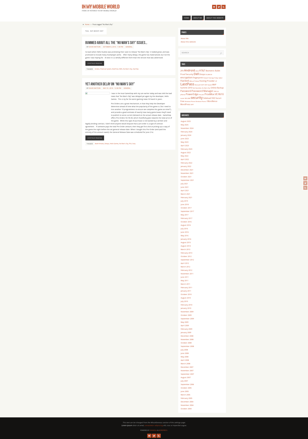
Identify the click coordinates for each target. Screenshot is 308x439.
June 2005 (185, 391)
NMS (120, 69)
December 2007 (187, 367)
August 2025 (186, 121)
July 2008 (184, 350)
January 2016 (186, 239)
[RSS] (305, 188)
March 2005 (185, 395)
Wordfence (212, 101)
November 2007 (187, 370)
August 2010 (186, 298)
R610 (221, 94)
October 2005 (186, 388)
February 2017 (186, 218)
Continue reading (94, 63)
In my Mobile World (101, 7)
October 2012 (186, 256)
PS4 (130, 143)
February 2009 (186, 329)
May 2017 (184, 215)
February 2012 (186, 270)
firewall (205, 78)
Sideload (207, 98)
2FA (182, 70)
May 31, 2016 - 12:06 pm (112, 88)
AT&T (202, 70)
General (129, 47)
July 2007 (184, 381)
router (182, 98)
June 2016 (185, 232)
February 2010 (186, 305)
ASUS (197, 71)
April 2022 (185, 159)
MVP (202, 85)
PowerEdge (192, 94)
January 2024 (186, 135)
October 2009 (186, 315)
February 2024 (186, 132)
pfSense (182, 94)
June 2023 (185, 138)
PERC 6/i (216, 91)
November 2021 (187, 173)
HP (216, 81)
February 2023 (186, 149)
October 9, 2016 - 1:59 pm (113, 47)
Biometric (210, 70)
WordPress (185, 104)
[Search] (221, 53)
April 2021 (185, 190)
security (197, 97)
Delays (107, 143)
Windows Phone (190, 101)
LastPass (187, 84)
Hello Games (114, 143)
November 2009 (187, 311)
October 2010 (186, 294)
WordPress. (163, 430)
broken (97, 69)
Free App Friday (213, 78)
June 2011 (185, 277)
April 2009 (185, 325)
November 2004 (187, 405)
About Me (185, 38)
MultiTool (115, 69)
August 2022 (186, 152)
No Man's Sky (127, 69)
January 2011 (186, 291)
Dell (196, 74)
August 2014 (186, 246)
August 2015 (186, 242)
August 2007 (186, 377)
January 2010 (186, 308)
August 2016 (186, 225)
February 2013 (186, 253)
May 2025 (184, 125)
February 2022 (186, 163)
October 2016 (186, 222)
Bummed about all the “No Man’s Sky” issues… (116, 42)
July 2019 (184, 201)
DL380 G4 (209, 74)
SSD (213, 98)
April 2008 (185, 360)
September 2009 (187, 318)
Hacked (184, 80)
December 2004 (187, 402)
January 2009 (186, 332)
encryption (186, 77)
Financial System (105, 69)
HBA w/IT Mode (194, 81)
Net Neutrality (197, 88)
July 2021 (184, 183)
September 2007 (187, 374)
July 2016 (184, 228)
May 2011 (184, 280)
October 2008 (186, 343)
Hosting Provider (207, 81)
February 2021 (186, 197)
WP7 (192, 104)
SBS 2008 (187, 98)
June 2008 (185, 353)
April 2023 (185, 145)
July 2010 (184, 301)
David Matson (95, 47)
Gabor (220, 78)
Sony (133, 143)
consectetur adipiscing (153, 425)
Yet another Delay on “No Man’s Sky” (110, 84)
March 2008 (185, 363)
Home (87, 24)
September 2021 (187, 180)
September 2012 (187, 260)
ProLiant (201, 94)
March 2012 (185, 267)
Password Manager (202, 91)
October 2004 (186, 409)
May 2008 (184, 357)
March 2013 (185, 249)
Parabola (153, 430)
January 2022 (186, 166)
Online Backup (217, 87)
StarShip (135, 69)
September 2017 (187, 211)
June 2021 (185, 187)
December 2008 (187, 336)
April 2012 (185, 263)
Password (185, 91)
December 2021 (187, 170)
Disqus (202, 74)
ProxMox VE (211, 94)
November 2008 (187, 339)
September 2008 (187, 346)
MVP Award (208, 85)
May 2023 (184, 142)
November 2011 (187, 274)
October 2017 (186, 208)
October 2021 (186, 177)
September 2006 (187, 384)
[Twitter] (305, 183)
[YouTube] (305, 178)
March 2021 (185, 194)
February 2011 (186, 287)
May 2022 (184, 156)
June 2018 (185, 204)
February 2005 (186, 398)
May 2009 (184, 322)
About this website (188, 42)
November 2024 (187, 128)
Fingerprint (198, 77)
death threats (99, 143)
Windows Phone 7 (201, 101)
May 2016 (184, 235)
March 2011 (185, 284)
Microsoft (198, 85)
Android (189, 70)
